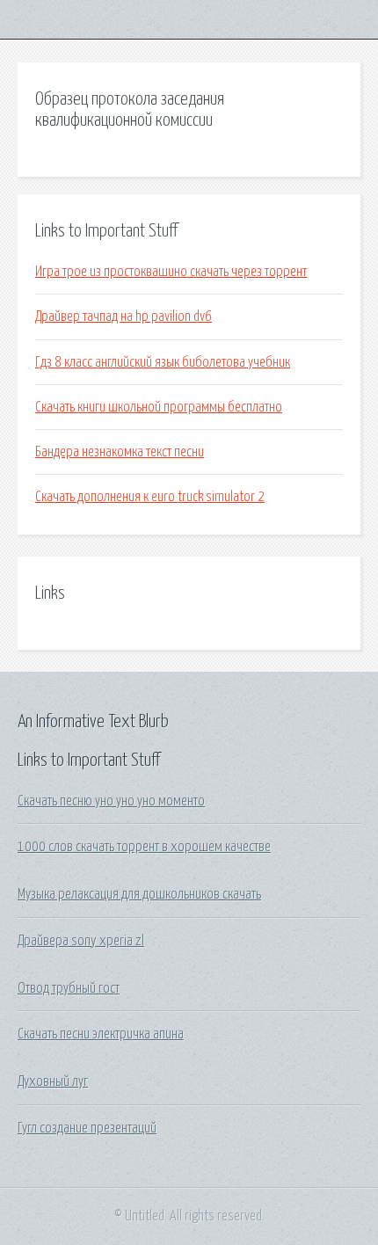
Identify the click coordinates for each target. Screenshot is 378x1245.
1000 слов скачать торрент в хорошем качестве (144, 847)
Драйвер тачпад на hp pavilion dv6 (123, 316)
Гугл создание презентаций (87, 1128)
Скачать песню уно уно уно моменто (111, 801)
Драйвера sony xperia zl (81, 941)
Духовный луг (53, 1081)
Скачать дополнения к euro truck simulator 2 (150, 497)
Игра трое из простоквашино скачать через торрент (171, 272)
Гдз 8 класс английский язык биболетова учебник (162, 362)
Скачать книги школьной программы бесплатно (158, 407)
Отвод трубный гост (69, 988)
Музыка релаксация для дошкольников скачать (139, 894)
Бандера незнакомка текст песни (119, 452)
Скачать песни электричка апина (101, 1034)
